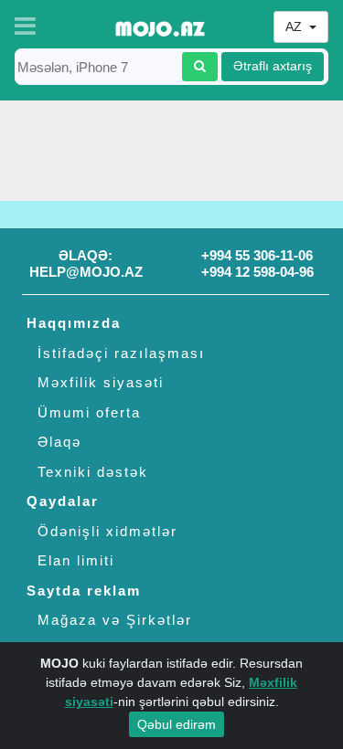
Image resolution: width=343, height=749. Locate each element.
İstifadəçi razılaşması (121, 353)
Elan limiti (76, 560)
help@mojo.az (86, 272)
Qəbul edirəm (176, 724)
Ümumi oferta (89, 412)
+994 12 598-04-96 (257, 272)
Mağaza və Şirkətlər (115, 620)
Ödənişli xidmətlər (107, 531)
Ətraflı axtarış (272, 66)
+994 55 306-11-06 (257, 255)
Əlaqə (59, 441)
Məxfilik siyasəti (101, 382)
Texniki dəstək (93, 472)
